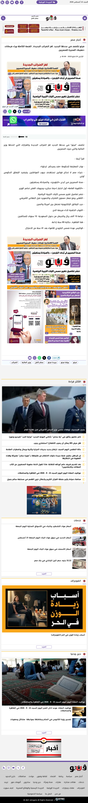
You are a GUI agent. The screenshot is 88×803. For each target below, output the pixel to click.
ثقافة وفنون (42, 776)
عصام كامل (39, 362)
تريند (6, 782)
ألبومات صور (16, 782)
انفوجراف (81, 788)
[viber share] (30, 358)
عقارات (58, 782)
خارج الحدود (10, 776)
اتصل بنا (48, 794)
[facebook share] (19, 111)
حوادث (31, 776)
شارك (25, 111)
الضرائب (14, 362)
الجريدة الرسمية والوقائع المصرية (30, 788)
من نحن (58, 794)
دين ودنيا (37, 782)
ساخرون (27, 782)
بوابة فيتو (65, 362)
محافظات (22, 776)
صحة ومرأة (48, 782)
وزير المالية (26, 362)
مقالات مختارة (70, 782)
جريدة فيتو (52, 362)
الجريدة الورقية (46, 2)
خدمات (81, 782)
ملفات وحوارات (68, 788)
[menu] (84, 18)
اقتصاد (53, 776)
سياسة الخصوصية (34, 794)
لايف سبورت (8, 788)
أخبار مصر (79, 776)
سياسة (69, 776)
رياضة (61, 776)
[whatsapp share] (10, 111)
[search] (3, 18)
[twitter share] (14, 111)
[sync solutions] (60, 800)
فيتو (75, 362)
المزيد (44, 573)
